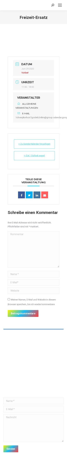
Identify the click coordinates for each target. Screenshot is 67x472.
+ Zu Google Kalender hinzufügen (34, 144)
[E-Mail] (44, 194)
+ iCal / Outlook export (34, 155)
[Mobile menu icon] (60, 5)
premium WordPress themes (44, 465)
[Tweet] (29, 194)
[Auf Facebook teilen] (21, 194)
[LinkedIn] (37, 194)
